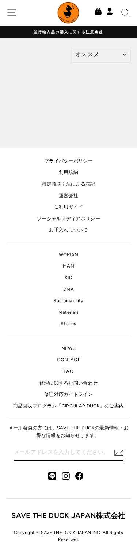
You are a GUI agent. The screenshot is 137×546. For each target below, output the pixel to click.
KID (68, 277)
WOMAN (69, 254)
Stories (68, 323)
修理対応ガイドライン (68, 394)
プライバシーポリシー (68, 161)
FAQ (68, 371)
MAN (68, 266)
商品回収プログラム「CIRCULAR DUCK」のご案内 (68, 406)
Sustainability (68, 300)
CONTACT (68, 359)
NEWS (68, 348)
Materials (68, 312)
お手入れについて (68, 230)
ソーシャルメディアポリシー (68, 218)
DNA (68, 289)
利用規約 (68, 172)
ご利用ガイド (68, 207)
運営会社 (68, 195)
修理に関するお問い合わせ (68, 383)
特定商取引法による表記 (68, 184)
